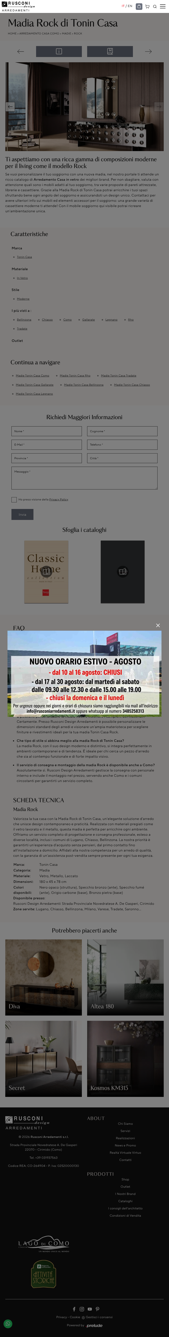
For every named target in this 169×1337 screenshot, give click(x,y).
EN (130, 6)
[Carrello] (147, 6)
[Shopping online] (139, 6)
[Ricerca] (154, 6)
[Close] (158, 625)
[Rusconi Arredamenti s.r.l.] (62, 6)
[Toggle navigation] (162, 7)
